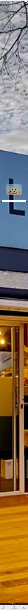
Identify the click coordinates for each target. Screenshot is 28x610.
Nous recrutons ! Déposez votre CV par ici (14, 603)
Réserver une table (14, 200)
